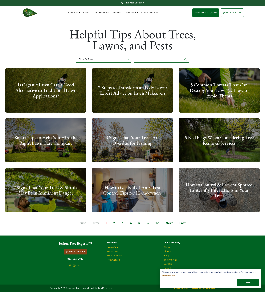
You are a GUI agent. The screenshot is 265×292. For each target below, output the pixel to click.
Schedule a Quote (205, 12)
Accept (248, 282)
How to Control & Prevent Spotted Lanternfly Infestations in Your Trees (219, 190)
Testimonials (101, 12)
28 (157, 223)
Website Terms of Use (203, 288)
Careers (116, 12)
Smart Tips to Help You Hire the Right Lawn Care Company (45, 140)
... (147, 223)
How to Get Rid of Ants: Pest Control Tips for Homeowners (132, 190)
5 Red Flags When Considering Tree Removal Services (219, 140)
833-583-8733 (75, 259)
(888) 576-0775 (232, 12)
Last (182, 223)
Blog (166, 255)
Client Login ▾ (149, 12)
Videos (167, 251)
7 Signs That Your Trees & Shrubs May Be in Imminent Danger (45, 190)
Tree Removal (114, 255)
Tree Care (112, 251)
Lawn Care (112, 247)
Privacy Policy (168, 275)
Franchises (169, 268)
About (87, 12)
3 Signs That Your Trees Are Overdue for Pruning (132, 140)
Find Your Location (134, 3)
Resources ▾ (131, 12)
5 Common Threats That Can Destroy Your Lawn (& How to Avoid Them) (219, 90)
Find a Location (77, 251)
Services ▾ (74, 12)
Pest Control (114, 259)
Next (169, 223)
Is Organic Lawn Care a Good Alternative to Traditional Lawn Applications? (46, 90)
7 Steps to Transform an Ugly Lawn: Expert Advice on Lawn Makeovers (132, 90)
